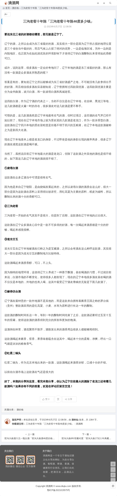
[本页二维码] (113, 486)
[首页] (113, 464)
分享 (70, 399)
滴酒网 (13, 3)
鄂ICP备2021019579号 (58, 490)
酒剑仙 (75, 419)
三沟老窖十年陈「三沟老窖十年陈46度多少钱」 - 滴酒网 (54, 423)
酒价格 (15, 8)
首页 (7, 8)
